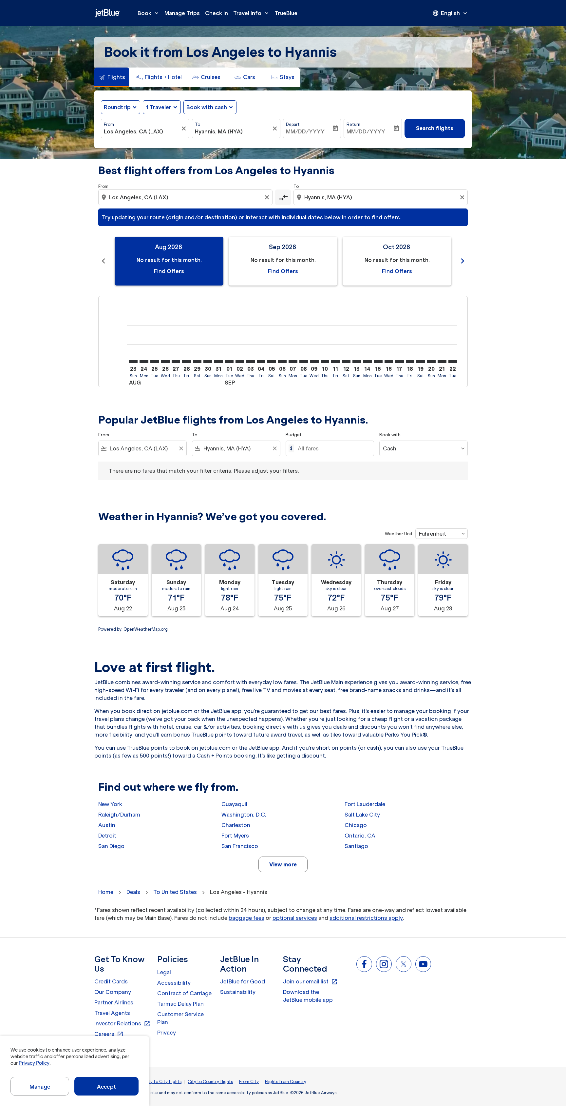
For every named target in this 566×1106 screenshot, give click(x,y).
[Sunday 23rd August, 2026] (133, 361)
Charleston (235, 825)
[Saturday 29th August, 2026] (197, 361)
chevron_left (103, 261)
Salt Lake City (362, 814)
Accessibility (174, 982)
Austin (106, 825)
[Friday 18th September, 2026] (410, 361)
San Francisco (239, 846)
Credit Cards (111, 981)
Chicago (356, 825)
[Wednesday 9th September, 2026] (314, 361)
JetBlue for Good (242, 981)
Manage (39, 1086)
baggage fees (246, 918)
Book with (390, 435)
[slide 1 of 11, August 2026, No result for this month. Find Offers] (169, 261)
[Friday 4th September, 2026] (261, 361)
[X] (403, 964)
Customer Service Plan (180, 1018)
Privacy (166, 1032)
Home (105, 892)
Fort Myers (235, 835)
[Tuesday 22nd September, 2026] (452, 361)
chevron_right (462, 261)
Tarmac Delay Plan (180, 1003)
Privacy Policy (34, 1063)
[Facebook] (364, 964)
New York (110, 804)
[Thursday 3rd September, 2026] (250, 361)
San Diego (111, 846)
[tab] (111, 77)
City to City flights (162, 1081)
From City (249, 1081)
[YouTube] (423, 964)
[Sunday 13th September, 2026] (356, 361)
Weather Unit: (399, 534)
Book (149, 13)
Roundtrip (117, 107)
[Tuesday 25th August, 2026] (154, 361)
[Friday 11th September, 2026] (335, 361)
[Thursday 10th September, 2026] (325, 361)
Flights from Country (285, 1081)
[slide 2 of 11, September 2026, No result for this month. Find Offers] (283, 261)
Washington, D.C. (243, 814)
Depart (293, 124)
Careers (108, 1034)
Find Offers (169, 271)
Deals (133, 892)
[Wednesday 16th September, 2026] (389, 361)
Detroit (107, 835)
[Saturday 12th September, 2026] (346, 361)
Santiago (356, 846)
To (197, 124)
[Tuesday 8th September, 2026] (303, 361)
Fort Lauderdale (365, 804)
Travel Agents (112, 1013)
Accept (106, 1086)
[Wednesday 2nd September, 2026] (240, 361)
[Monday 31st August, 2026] (218, 361)
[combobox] (142, 131)
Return (353, 124)
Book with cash (206, 107)
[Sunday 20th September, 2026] (431, 361)
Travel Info (251, 13)
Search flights (434, 128)
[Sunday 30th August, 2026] (207, 361)
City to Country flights (210, 1081)
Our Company (112, 992)
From (109, 124)
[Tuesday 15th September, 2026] (378, 361)
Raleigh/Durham (119, 814)
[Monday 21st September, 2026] (442, 361)
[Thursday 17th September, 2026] (399, 361)
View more (283, 864)
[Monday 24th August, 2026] (144, 361)
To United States (175, 892)
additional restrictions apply (366, 918)
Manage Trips (182, 13)
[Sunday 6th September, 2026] (282, 361)
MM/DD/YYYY (305, 131)
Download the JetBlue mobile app (308, 996)
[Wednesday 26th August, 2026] (165, 361)
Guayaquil (234, 804)
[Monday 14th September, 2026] (367, 361)
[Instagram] (384, 964)
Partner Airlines (113, 1002)
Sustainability (237, 992)
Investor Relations (122, 1023)
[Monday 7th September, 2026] (293, 361)
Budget (294, 435)
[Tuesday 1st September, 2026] (229, 361)
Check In (216, 13)
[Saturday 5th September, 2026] (271, 361)
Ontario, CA (360, 835)
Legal (164, 972)
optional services (295, 918)
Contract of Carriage (184, 993)
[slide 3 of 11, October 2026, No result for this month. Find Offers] (397, 261)
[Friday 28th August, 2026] (186, 361)
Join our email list (310, 981)
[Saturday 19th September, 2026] (420, 361)
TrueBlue (285, 13)
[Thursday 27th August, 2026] (176, 361)
